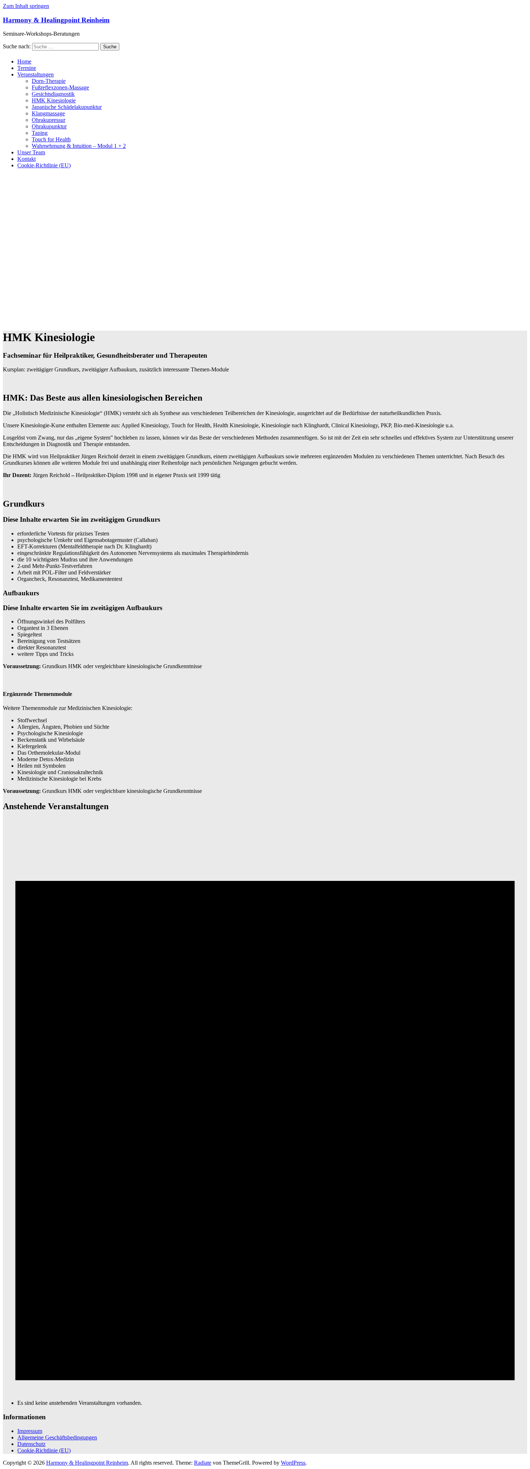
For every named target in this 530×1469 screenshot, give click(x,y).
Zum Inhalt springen (26, 6)
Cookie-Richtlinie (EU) (44, 165)
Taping (40, 133)
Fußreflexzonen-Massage (60, 87)
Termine (26, 68)
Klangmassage (48, 113)
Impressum (29, 1431)
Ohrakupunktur (49, 126)
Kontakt (26, 159)
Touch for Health (51, 139)
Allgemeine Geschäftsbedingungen (57, 1437)
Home (24, 61)
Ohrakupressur (48, 120)
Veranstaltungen (35, 74)
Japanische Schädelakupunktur (67, 107)
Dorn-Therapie (49, 81)
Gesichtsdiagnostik (53, 94)
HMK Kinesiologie (54, 100)
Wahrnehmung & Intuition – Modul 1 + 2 (79, 146)
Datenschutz (31, 1444)
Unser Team (31, 152)
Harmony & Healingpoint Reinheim (56, 20)
